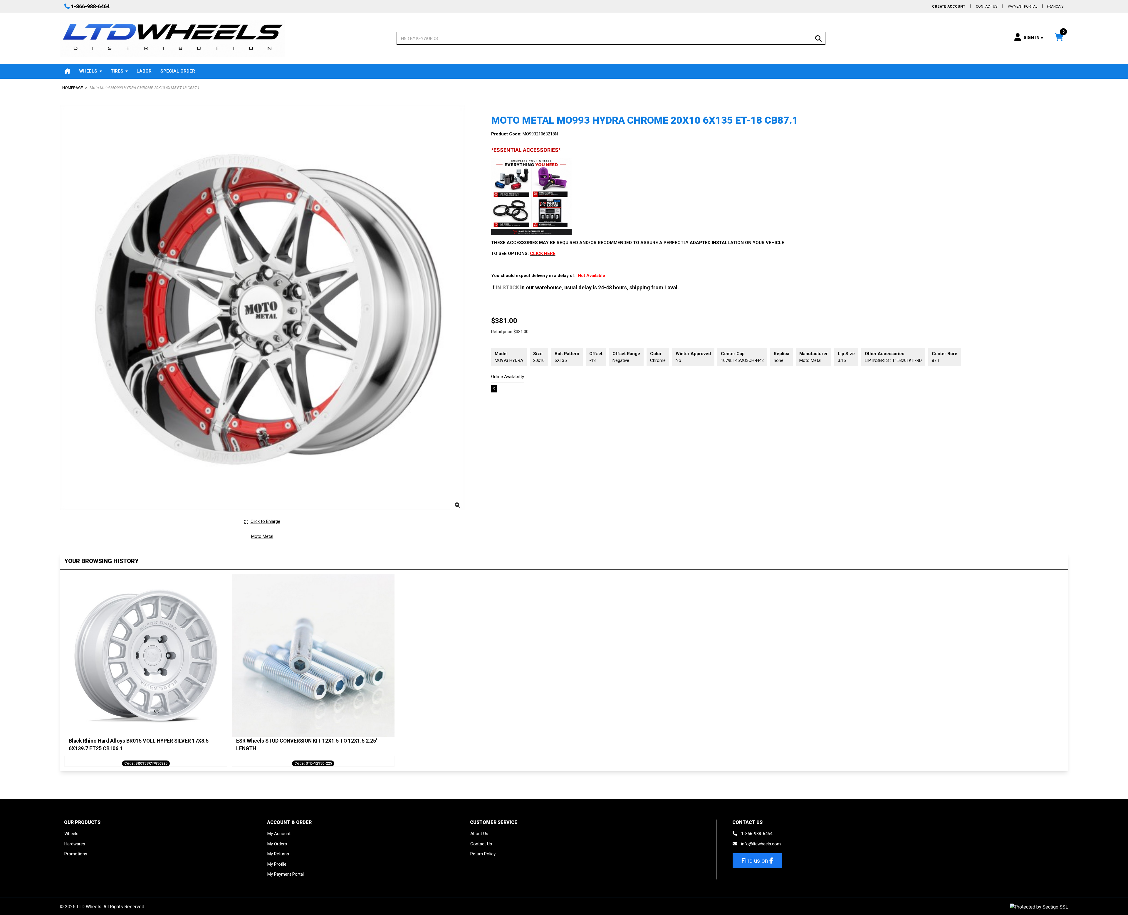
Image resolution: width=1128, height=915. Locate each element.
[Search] (818, 38)
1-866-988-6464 (90, 6)
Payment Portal (1022, 6)
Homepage (72, 87)
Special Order (177, 71)
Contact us (986, 6)
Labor (144, 71)
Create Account (948, 6)
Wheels (88, 71)
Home (67, 71)
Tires (117, 71)
